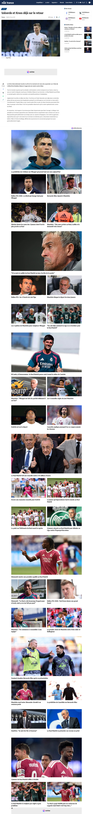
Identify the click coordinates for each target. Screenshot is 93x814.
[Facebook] (76, 3)
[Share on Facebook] (55, 17)
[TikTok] (84, 3)
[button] (74, 2)
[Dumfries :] (88, 43)
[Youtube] (85, 18)
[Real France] (10, 2)
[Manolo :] (88, 29)
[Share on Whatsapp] (3, 96)
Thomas (3, 17)
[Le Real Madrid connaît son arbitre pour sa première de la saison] (88, 36)
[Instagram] (82, 3)
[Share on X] (57, 17)
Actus (4, 9)
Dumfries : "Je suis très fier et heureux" (72, 41)
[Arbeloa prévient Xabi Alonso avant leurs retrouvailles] (88, 50)
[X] (78, 3)
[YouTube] (80, 3)
